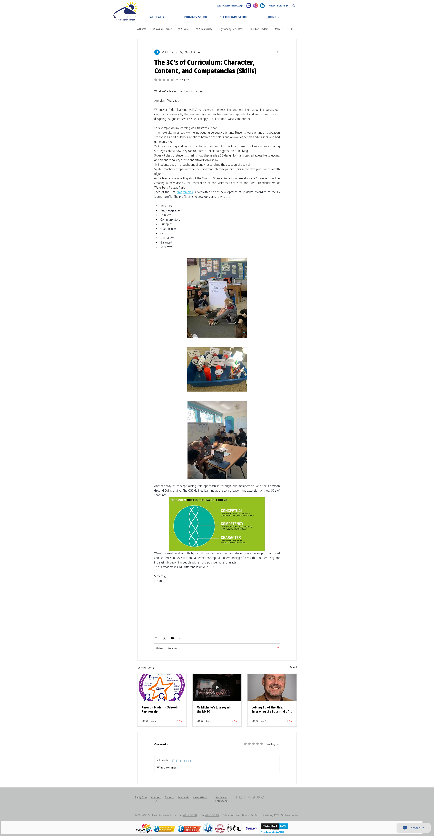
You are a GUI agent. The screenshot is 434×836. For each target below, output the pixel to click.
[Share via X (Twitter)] (164, 637)
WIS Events (184, 29)
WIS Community (204, 29)
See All (293, 667)
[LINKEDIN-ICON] (262, 5)
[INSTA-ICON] (255, 5)
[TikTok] (262, 797)
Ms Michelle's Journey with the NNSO (215, 709)
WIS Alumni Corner (162, 29)
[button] (159, 17)
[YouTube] (258, 797)
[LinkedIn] (245, 797)
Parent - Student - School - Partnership (160, 709)
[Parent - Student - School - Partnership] (161, 687)
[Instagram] (240, 797)
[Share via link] (180, 637)
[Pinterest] (249, 797)
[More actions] (278, 52)
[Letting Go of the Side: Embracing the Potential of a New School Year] (272, 687)
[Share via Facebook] (155, 637)
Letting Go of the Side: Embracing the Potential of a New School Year (271, 709)
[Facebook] (236, 797)
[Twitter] (254, 797)
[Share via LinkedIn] (172, 637)
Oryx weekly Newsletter (231, 29)
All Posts (141, 29)
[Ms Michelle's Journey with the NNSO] (217, 687)
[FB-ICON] (248, 5)
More (278, 29)
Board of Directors (259, 29)
